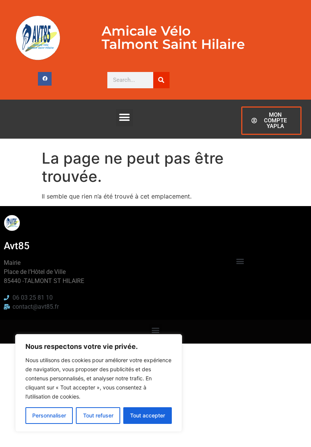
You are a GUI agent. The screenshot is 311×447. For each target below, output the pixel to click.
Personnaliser (49, 415)
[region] (98, 383)
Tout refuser (98, 415)
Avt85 (17, 246)
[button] (124, 117)
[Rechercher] (161, 80)
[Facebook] (45, 79)
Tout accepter (147, 415)
